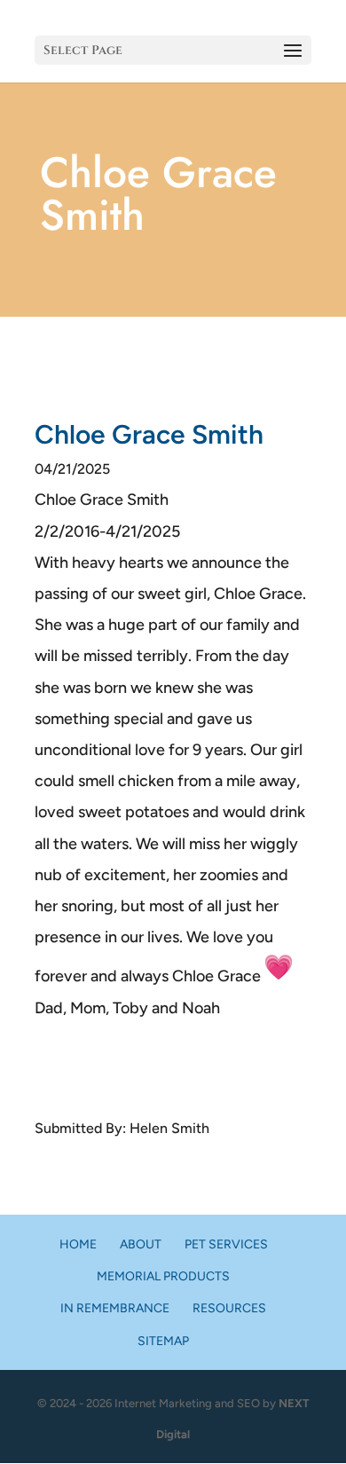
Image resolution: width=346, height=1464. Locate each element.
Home (78, 1244)
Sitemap (163, 1341)
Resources (229, 1308)
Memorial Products (163, 1276)
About (140, 1244)
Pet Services (226, 1244)
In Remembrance (114, 1308)
